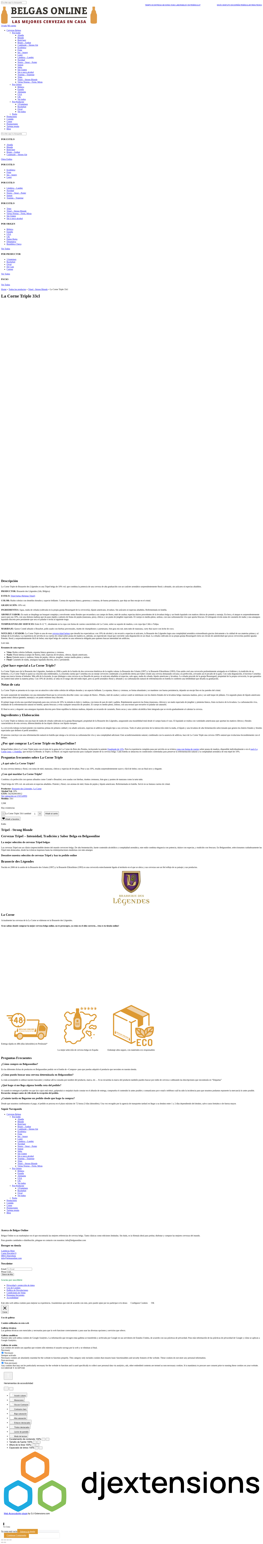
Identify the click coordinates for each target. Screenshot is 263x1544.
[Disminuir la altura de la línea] (33, 1445)
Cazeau (10, 269)
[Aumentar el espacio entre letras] (40, 1447)
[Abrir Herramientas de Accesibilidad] (8, 1376)
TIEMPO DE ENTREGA (138, 5)
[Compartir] (8, 1539)
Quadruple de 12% (115, 749)
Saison (20, 65)
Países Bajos (12, 239)
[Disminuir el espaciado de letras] (36, 1447)
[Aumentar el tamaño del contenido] (47, 1439)
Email (3, 1269)
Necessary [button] (5, 1350)
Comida (10, 119)
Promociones (12, 124)
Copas (9, 121)
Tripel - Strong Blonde (38, 289)
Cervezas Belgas (14, 30)
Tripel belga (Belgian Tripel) (23, 596)
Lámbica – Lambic (26, 57)
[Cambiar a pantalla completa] (5, 1539)
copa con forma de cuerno (188, 749)
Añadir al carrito (51, 814)
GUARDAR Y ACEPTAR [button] (13, 1368)
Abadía (21, 35)
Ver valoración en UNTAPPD (14, 796)
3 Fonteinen (23, 104)
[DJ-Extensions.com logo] (131, 1511)
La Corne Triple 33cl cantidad (18, 813)
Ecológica (22, 47)
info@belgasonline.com (11, 1258)
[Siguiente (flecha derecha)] (5, 1542)
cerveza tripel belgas (61, 633)
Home (3, 289)
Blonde (21, 38)
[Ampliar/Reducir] (2, 1539)
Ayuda (4, 25)
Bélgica (21, 87)
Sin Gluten (22, 70)
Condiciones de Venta (16, 1293)
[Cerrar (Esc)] (10, 1539)
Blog (9, 129)
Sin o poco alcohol (26, 72)
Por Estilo (16, 33)
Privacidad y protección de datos (21, 1285)
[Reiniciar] (6, 1388)
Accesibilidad (12, 1297)
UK (19, 97)
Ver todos (22, 99)
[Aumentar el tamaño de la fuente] (39, 1442)
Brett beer (22, 40)
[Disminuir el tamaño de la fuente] (34, 1442)
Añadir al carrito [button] (139, 999)
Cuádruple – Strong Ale (28, 45)
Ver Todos (5, 249)
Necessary (8, 1353)
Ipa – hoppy (23, 52)
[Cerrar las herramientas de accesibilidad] (11, 1388)
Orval (20, 109)
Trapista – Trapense (26, 74)
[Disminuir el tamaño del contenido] (43, 1439)
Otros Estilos (6, 159)
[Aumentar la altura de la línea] (37, 1445)
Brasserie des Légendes (22, 789)
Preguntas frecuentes (15, 1295)
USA (20, 94)
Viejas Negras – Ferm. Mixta (30, 82)
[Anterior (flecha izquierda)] (2, 1542)
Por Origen (17, 84)
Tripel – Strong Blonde (27, 79)
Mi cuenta (11, 25)
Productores (12, 116)
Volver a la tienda (27, 1531)
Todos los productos (17, 289)
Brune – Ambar (24, 42)
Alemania (22, 92)
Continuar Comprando (16, 1535)
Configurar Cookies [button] (139, 1303)
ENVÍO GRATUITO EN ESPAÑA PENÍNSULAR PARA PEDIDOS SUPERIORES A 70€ (213, 5)
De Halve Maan (19, 990)
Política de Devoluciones (17, 1290)
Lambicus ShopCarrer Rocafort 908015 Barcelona (8, 1253)
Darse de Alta (7, 1274)
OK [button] (152, 1303)
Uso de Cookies (13, 1288)
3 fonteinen (11, 259)
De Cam (10, 267)
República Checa (14, 244)
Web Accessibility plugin (16, 1513)
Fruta (20, 50)
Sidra (20, 67)
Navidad (21, 60)
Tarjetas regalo (13, 126)
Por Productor (18, 102)
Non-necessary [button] (7, 1360)
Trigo (20, 77)
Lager (20, 55)
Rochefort (22, 107)
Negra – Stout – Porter (27, 62)
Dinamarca (11, 241)
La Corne (37, 789)
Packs (14, 114)
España (21, 89)
